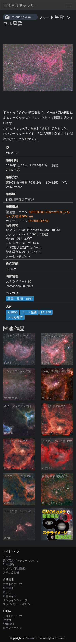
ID (7, 147)
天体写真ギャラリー (20, 5)
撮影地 (10, 194)
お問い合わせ (11, 572)
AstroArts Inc (33, 638)
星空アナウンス (12, 628)
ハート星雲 (29, 312)
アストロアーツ (12, 584)
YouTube (8, 624)
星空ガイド (10, 596)
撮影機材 (12, 206)
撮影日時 (12, 160)
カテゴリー (13, 293)
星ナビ (7, 592)
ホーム (7, 556)
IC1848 (46, 312)
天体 (9, 306)
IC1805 (12, 312)
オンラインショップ (15, 600)
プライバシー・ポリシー (18, 604)
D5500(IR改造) (38, 220)
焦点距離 (12, 263)
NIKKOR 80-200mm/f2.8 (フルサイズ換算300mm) (38, 214)
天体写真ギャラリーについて (20, 560)
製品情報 (8, 588)
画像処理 (12, 276)
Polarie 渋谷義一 (22, 17)
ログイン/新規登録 (14, 568)
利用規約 (8, 564)
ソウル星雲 (15, 317)
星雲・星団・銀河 (19, 298)
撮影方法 (12, 177)
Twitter (7, 620)
